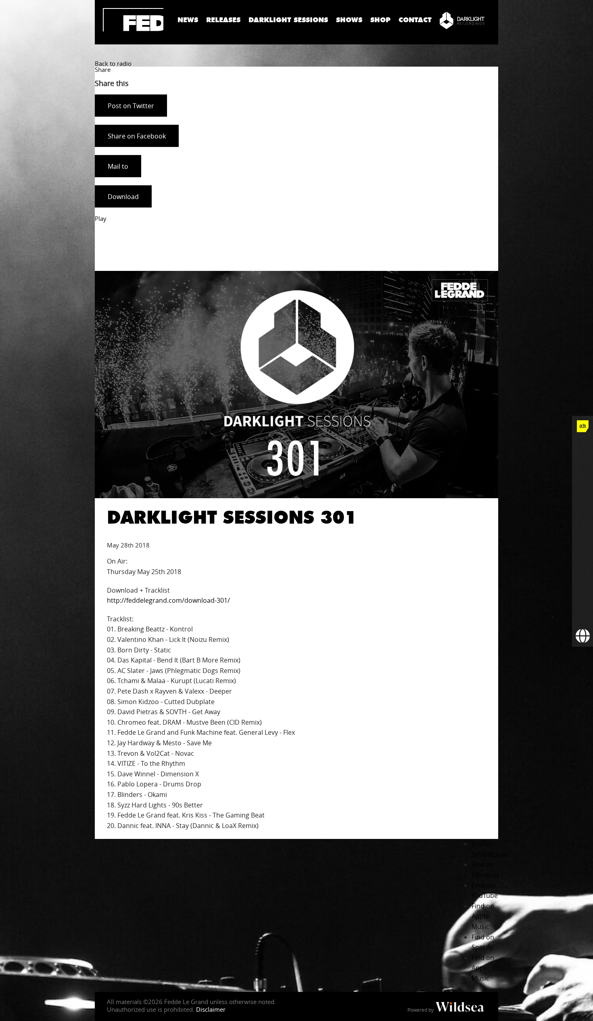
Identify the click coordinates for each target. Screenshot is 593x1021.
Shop (380, 20)
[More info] (582, 594)
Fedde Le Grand (133, 19)
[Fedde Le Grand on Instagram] (582, 489)
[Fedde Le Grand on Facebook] (582, 447)
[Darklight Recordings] (462, 20)
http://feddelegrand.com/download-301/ (168, 600)
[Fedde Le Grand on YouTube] (582, 510)
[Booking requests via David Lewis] (582, 636)
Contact (415, 20)
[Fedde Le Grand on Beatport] (582, 573)
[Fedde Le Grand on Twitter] (582, 468)
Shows (349, 20)
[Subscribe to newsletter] (582, 615)
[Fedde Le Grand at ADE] (582, 426)
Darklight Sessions (288, 20)
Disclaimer (211, 1009)
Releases (223, 20)
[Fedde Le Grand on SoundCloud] (582, 531)
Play (100, 218)
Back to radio (113, 63)
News (187, 20)
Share (103, 69)
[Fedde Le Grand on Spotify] (582, 552)
